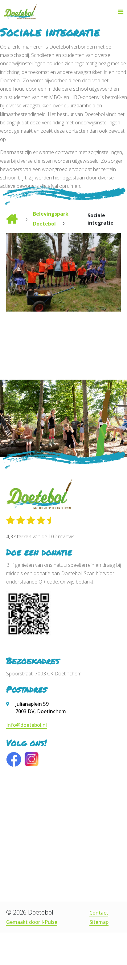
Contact (98, 912)
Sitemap (99, 922)
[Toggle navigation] (120, 11)
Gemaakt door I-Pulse (31, 922)
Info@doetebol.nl (26, 725)
